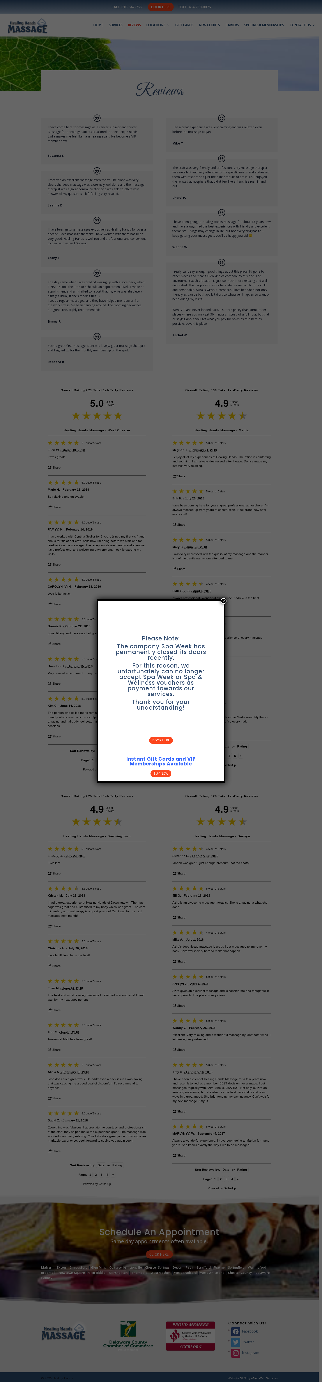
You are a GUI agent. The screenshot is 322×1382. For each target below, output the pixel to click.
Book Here (161, 740)
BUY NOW (161, 773)
